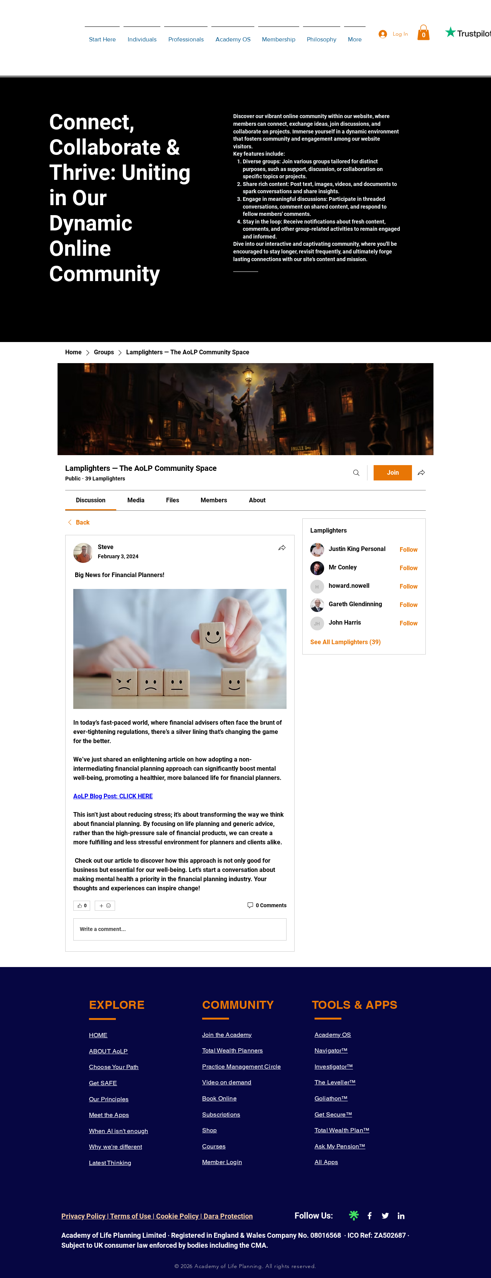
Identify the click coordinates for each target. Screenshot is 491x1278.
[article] (180, 743)
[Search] (356, 472)
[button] (423, 32)
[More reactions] (105, 906)
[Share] (282, 547)
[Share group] (421, 472)
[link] (90, 500)
